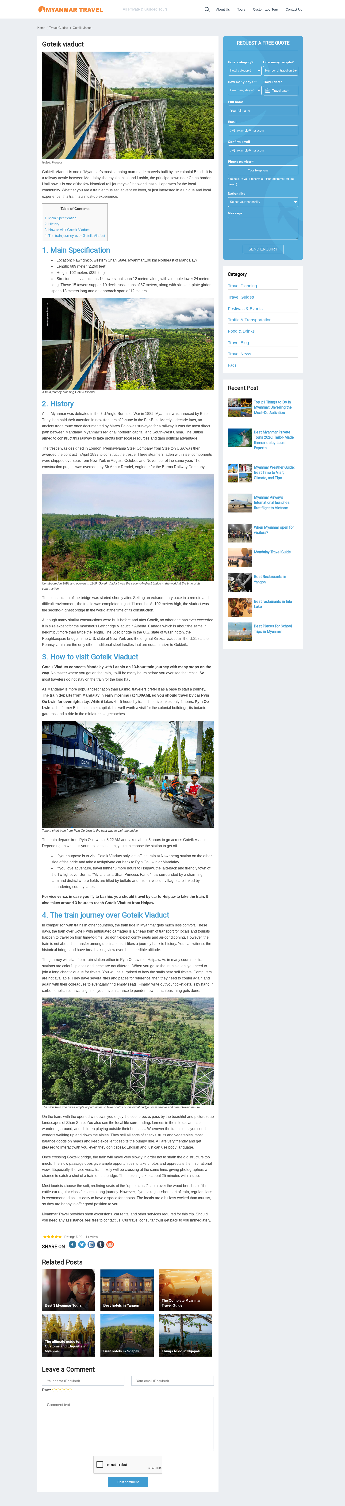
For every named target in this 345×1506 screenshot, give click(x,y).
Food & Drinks (241, 331)
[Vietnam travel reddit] (110, 1247)
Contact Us (294, 9)
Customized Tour (265, 9)
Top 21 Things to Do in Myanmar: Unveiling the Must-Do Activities (273, 407)
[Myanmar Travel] (75, 9)
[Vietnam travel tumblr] (101, 1247)
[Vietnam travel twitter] (82, 1247)
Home (41, 28)
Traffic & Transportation (250, 320)
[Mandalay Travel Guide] (240, 557)
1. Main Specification (60, 218)
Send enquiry (263, 249)
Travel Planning (242, 286)
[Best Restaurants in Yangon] (240, 582)
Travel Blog (238, 342)
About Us (223, 9)
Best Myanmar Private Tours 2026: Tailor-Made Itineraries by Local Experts (274, 440)
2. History (52, 224)
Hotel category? (240, 62)
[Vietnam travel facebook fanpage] (73, 1247)
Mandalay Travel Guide (272, 552)
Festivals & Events (245, 308)
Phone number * (240, 161)
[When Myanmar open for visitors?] (240, 533)
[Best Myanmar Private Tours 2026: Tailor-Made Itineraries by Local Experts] (240, 438)
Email (232, 122)
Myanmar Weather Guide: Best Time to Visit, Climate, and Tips (274, 472)
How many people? (278, 62)
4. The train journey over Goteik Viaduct (75, 236)
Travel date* (272, 82)
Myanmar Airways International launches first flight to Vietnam (272, 502)
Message (235, 213)
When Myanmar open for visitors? (274, 530)
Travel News (239, 354)
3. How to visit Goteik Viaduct (67, 230)
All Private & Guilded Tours (145, 9)
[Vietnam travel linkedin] (91, 1247)
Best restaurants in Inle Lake (273, 604)
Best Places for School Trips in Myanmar (273, 629)
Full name (236, 102)
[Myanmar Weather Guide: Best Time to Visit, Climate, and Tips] (240, 473)
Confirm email (239, 142)
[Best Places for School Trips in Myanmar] (240, 631)
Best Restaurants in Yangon (270, 579)
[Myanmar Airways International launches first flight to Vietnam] (240, 503)
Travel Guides (58, 28)
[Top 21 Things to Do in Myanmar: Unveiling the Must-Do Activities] (240, 407)
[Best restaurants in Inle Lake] (240, 607)
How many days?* (242, 82)
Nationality (236, 193)
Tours (241, 9)
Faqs (232, 365)
